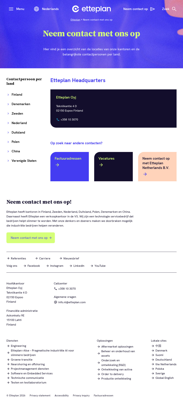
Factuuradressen (68, 158)
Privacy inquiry (81, 395)
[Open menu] (11, 9)
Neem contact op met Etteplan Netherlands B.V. (156, 163)
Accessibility (62, 395)
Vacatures (106, 158)
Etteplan (75, 19)
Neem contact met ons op (29, 238)
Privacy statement (40, 395)
